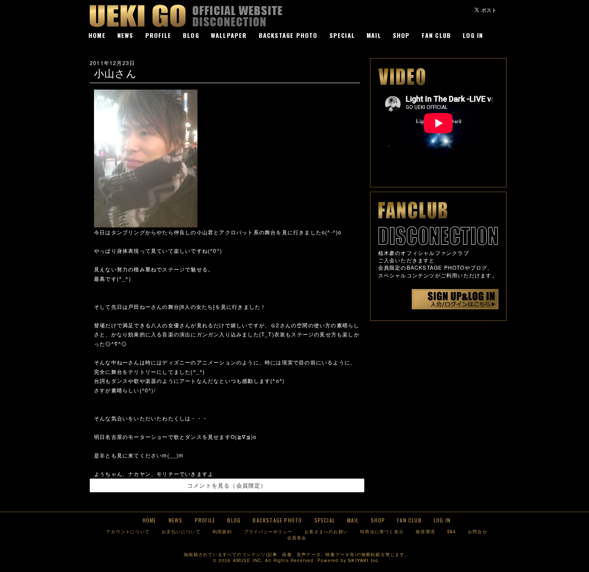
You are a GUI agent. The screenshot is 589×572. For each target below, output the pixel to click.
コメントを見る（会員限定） (227, 485)
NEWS (125, 35)
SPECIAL (342, 35)
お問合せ (477, 531)
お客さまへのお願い (326, 531)
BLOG (191, 35)
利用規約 (222, 531)
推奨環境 (425, 531)
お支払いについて (181, 531)
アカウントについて (128, 531)
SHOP (401, 35)
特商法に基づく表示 (382, 531)
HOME (97, 35)
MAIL (374, 35)
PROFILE (158, 35)
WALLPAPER (229, 35)
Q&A (451, 531)
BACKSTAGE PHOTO (288, 35)
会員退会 (297, 537)
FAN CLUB (436, 35)
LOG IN (473, 35)
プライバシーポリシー (268, 531)
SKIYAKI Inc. (364, 560)
